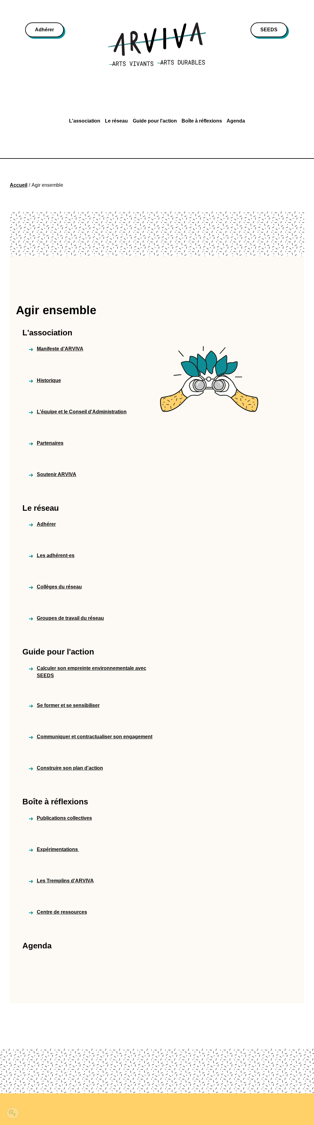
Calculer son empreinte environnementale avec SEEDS (91, 672)
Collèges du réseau (59, 586)
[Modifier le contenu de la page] (12, 1113)
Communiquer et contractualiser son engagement (94, 736)
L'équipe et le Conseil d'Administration (82, 411)
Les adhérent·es (56, 555)
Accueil (18, 185)
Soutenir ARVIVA (56, 474)
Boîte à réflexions (202, 120)
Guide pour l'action (155, 120)
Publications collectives (64, 818)
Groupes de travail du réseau (70, 618)
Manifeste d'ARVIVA (60, 348)
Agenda (236, 120)
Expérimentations (58, 849)
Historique (49, 380)
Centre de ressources (62, 912)
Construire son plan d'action (70, 768)
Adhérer (44, 29)
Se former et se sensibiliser (68, 705)
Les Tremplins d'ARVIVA (65, 880)
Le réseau (116, 120)
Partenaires (50, 443)
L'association (84, 120)
